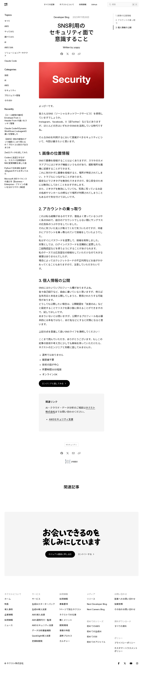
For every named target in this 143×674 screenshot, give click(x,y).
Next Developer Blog (97, 604)
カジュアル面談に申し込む (60, 554)
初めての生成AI (94, 631)
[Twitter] (124, 663)
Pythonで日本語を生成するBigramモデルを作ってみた (16, 171)
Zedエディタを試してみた (16, 152)
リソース (91, 599)
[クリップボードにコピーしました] (79, 53)
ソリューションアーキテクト (16, 54)
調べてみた (9, 37)
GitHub (94, 4)
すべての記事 (49, 4)
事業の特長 (64, 630)
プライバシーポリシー (124, 643)
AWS (6, 26)
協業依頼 (118, 604)
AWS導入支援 (38, 614)
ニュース (8, 625)
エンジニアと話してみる (53, 383)
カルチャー (64, 641)
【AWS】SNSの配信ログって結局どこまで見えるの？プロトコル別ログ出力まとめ (16, 143)
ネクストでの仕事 (67, 614)
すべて (7, 21)
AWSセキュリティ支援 (61, 419)
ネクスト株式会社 (15, 663)
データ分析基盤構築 (41, 630)
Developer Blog (61, 17)
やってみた (9, 31)
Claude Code (10, 61)
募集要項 (63, 604)
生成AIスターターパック (43, 604)
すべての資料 (120, 626)
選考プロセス (65, 636)
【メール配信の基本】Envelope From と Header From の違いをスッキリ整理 (15, 119)
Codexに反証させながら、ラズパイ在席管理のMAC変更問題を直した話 (15, 160)
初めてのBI (92, 636)
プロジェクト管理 (12, 95)
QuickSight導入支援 (41, 636)
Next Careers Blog (96, 609)
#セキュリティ (71, 445)
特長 (6, 604)
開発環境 (63, 625)
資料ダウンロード (122, 621)
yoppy (77, 47)
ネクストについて (66, 4)
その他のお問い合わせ (124, 609)
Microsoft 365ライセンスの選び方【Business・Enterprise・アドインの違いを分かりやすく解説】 (16, 183)
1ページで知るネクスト (70, 609)
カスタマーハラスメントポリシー (125, 649)
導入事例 (8, 609)
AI (5, 42)
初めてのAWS (93, 626)
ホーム (7, 599)
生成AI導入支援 (39, 609)
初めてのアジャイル (96, 642)
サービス (36, 599)
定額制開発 (37, 641)
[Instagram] (137, 663)
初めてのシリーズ (95, 621)
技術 (6, 75)
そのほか (8, 100)
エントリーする (85, 554)
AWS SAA (8, 47)
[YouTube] (131, 663)
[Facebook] (118, 663)
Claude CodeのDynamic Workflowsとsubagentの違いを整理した (15, 131)
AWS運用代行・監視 (41, 620)
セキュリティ (10, 90)
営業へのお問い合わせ (124, 599)
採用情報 (82, 4)
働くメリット (65, 620)
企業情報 (8, 614)
